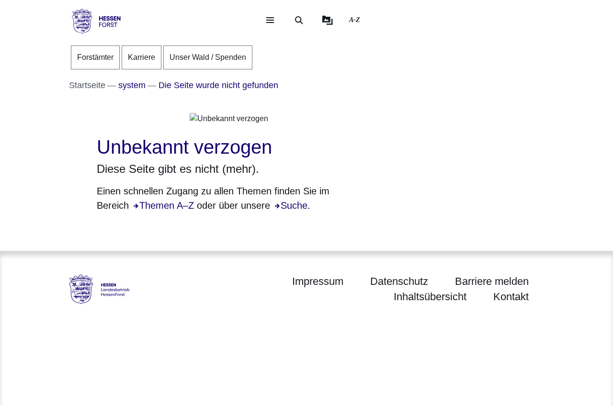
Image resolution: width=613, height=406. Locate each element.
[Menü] (270, 20)
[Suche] (298, 20)
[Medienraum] (327, 20)
